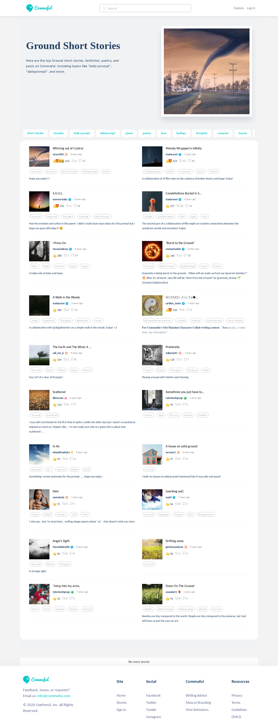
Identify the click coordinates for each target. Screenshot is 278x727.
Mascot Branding (198, 702)
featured (52, 216)
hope (73, 266)
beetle (148, 609)
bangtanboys (206, 514)
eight (193, 216)
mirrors (174, 415)
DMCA (236, 717)
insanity (59, 133)
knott (35, 609)
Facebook (153, 695)
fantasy (196, 320)
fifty (182, 216)
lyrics (200, 171)
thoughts (202, 133)
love (163, 133)
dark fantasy (235, 320)
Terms (236, 702)
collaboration (153, 171)
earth (50, 370)
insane (243, 133)
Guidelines (239, 709)
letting (60, 609)
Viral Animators (197, 709)
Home (121, 695)
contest (181, 320)
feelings (181, 133)
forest (98, 320)
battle (74, 469)
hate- (35, 266)
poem (129, 133)
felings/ (61, 514)
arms (47, 609)
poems (188, 415)
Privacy (237, 695)
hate (46, 266)
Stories (122, 702)
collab (170, 171)
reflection (82, 320)
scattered (52, 415)
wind (62, 370)
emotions (49, 320)
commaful (185, 171)
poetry (147, 133)
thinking (192, 370)
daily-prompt (82, 133)
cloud (35, 514)
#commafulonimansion (158, 320)
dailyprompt (108, 133)
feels (206, 370)
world (50, 564)
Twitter (151, 702)
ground (36, 171)
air (48, 469)
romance (223, 133)
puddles (202, 415)
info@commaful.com (53, 695)
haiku (74, 370)
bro (191, 514)
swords (61, 469)
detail (47, 514)
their (85, 514)
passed (179, 514)
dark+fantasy (214, 320)
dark (86, 469)
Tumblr (151, 709)
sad (74, 514)
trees (35, 320)
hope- (85, 266)
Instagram (153, 717)
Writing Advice (196, 695)
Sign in (121, 709)
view (161, 415)
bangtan (164, 514)
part (204, 216)
